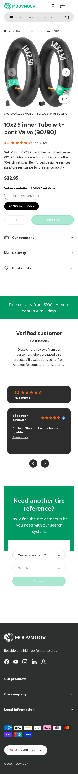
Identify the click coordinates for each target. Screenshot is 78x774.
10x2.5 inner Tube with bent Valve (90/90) (39, 31)
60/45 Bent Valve (21, 195)
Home (7, 31)
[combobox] (39, 17)
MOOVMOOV (21, 764)
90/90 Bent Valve (22, 206)
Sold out (52, 220)
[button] (62, 6)
